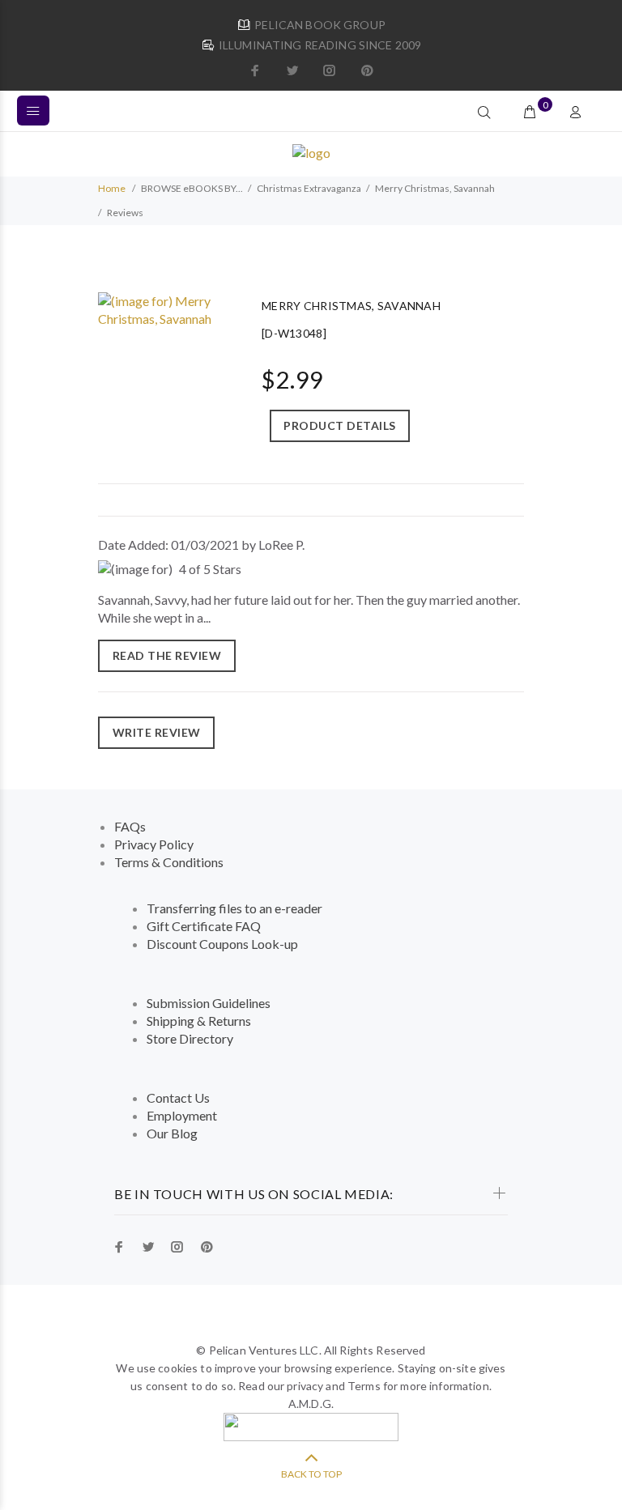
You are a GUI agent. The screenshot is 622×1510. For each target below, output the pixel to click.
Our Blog (172, 1133)
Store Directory (190, 1038)
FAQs (130, 826)
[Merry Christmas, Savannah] (163, 308)
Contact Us (178, 1097)
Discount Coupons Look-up (222, 943)
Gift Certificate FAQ (204, 926)
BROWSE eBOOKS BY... (192, 188)
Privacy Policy (154, 844)
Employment (182, 1115)
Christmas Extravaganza (309, 188)
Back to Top (311, 1474)
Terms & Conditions (169, 862)
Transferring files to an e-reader (234, 908)
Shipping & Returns (199, 1020)
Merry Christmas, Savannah (435, 188)
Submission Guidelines (209, 1002)
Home (112, 188)
